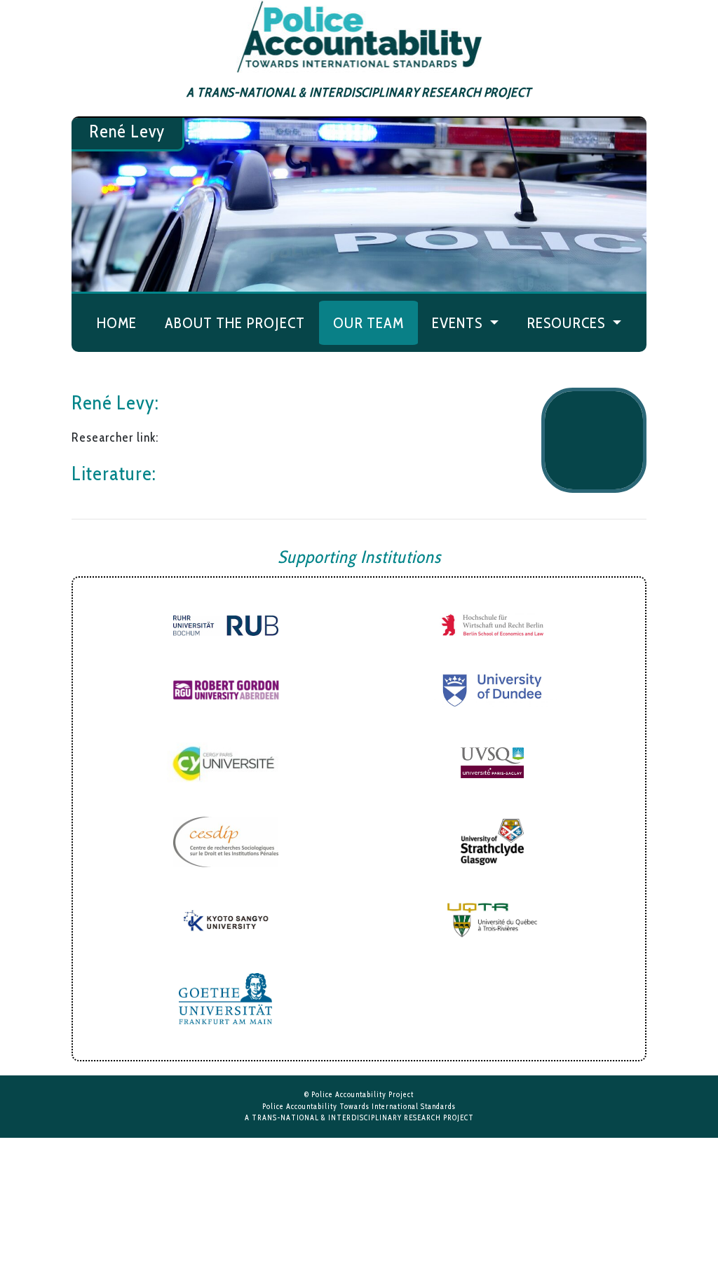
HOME (117, 322)
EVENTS (459, 322)
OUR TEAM (368, 322)
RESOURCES (568, 322)
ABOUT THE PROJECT (235, 322)
